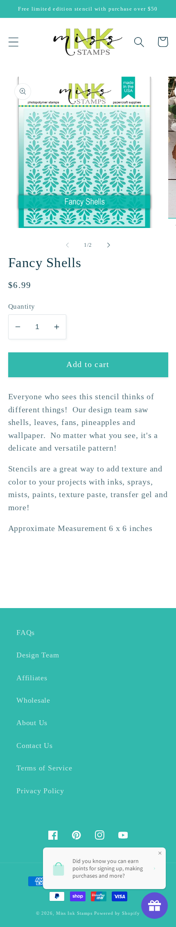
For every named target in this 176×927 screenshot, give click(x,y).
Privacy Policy (40, 791)
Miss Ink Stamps (74, 913)
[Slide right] (109, 245)
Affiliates (31, 678)
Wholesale (33, 700)
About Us (31, 723)
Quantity (21, 306)
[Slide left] (67, 245)
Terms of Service (44, 768)
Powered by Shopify (117, 913)
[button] (13, 41)
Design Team (37, 655)
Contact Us (34, 745)
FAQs (25, 632)
